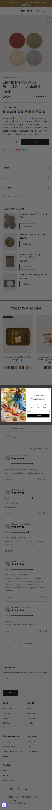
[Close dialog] (49, 389)
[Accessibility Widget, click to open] (4, 805)
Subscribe (38, 415)
